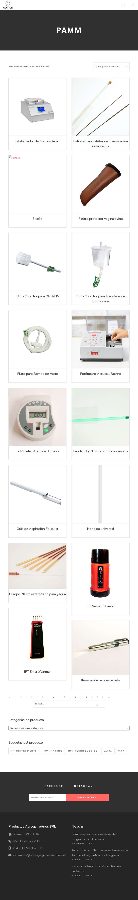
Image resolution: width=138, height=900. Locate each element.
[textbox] (69, 728)
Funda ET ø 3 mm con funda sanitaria (100, 451)
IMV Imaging (52, 751)
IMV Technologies (83, 751)
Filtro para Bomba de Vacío (37, 373)
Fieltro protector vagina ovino (100, 218)
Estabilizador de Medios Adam (37, 141)
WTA (121, 751)
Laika (108, 751)
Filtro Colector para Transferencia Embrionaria (101, 299)
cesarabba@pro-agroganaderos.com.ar (39, 855)
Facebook (54, 786)
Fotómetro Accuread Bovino (37, 451)
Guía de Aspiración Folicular (37, 528)
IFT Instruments (23, 751)
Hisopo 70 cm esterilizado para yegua (37, 594)
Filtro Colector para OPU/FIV (37, 296)
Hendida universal (100, 528)
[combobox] (69, 728)
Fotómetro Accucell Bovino (100, 373)
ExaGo (37, 218)
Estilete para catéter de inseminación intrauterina (100, 144)
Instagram (83, 786)
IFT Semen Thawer (100, 606)
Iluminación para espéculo (100, 680)
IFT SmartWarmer (37, 671)
